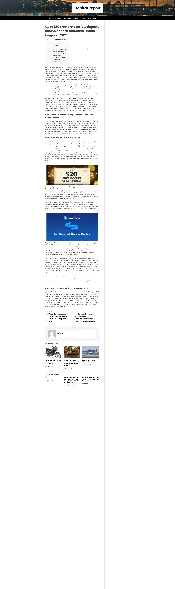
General (94, 18)
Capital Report (87, 8)
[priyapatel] (52, 334)
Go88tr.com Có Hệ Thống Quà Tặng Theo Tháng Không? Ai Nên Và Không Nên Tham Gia (72, 380)
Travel (89, 18)
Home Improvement (67, 18)
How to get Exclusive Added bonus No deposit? (59, 59)
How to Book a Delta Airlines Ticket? (88, 361)
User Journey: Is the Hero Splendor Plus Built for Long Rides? (53, 362)
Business (47, 18)
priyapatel (64, 39)
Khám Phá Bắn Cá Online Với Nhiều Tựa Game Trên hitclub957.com (90, 379)
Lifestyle (75, 18)
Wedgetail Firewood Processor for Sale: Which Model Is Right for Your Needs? (72, 362)
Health (59, 18)
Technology (82, 18)
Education (53, 18)
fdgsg (47, 377)
